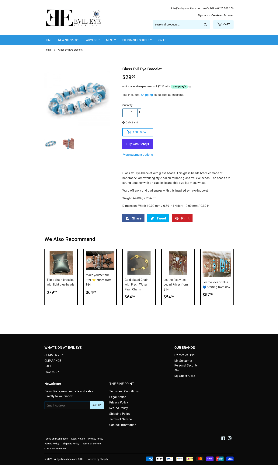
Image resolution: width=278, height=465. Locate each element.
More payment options (138, 154)
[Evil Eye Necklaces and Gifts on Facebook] (223, 438)
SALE (161, 40)
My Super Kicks (184, 376)
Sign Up (96, 405)
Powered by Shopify (97, 459)
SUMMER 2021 (54, 355)
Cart (226, 24)
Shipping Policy (119, 414)
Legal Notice (117, 397)
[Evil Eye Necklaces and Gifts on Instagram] (230, 438)
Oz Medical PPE (185, 355)
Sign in (202, 15)
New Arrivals (67, 40)
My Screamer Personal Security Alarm (186, 365)
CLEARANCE (52, 361)
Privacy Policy (118, 402)
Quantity (127, 105)
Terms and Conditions (124, 391)
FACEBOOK (51, 372)
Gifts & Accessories (136, 40)
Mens (110, 40)
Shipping (147, 95)
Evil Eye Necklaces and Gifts (68, 459)
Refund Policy (118, 408)
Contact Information (122, 425)
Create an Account (222, 15)
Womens (92, 40)
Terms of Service (120, 419)
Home (48, 40)
